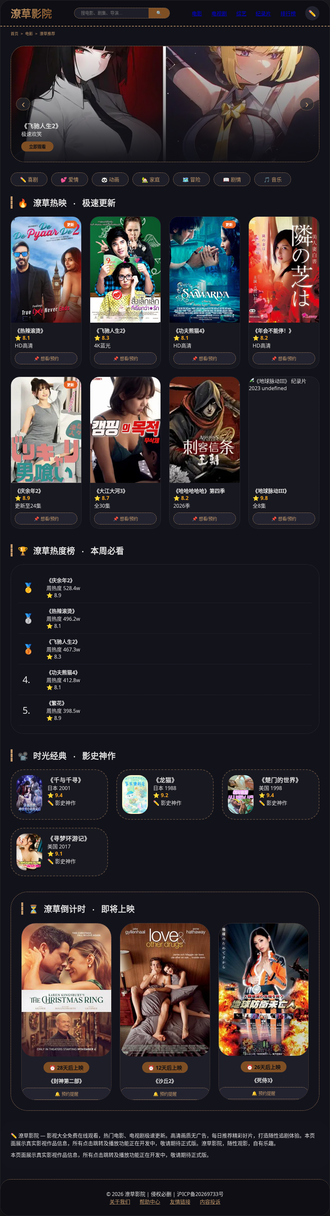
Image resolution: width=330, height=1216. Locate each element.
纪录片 (263, 13)
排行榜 (288, 13)
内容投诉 (210, 1201)
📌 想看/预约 (46, 358)
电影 (197, 13)
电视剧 (219, 13)
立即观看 (37, 146)
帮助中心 (150, 1201)
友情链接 (180, 1201)
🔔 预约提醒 (66, 1094)
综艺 (241, 13)
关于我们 (120, 1201)
